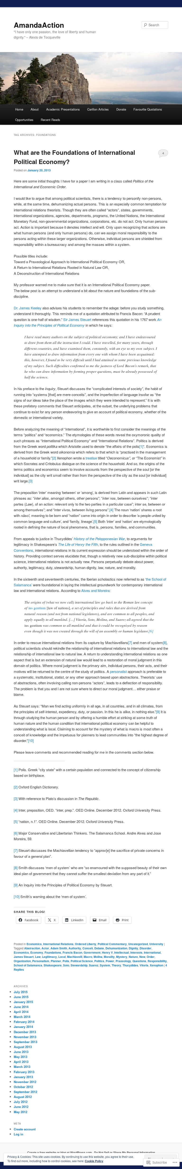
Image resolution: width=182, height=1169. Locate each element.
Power (110, 961)
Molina (98, 957)
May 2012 (20, 1112)
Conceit (87, 948)
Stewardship (79, 965)
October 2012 (23, 1087)
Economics (34, 944)
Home (19, 109)
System (105, 965)
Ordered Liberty (85, 944)
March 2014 (22, 1016)
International (152, 952)
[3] (30, 480)
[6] (151, 631)
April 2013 (21, 1061)
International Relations (58, 944)
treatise (91, 457)
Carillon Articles (98, 109)
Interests (136, 952)
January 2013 (23, 1077)
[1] (141, 446)
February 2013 (24, 1072)
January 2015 (23, 1002)
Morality (109, 957)
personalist (118, 671)
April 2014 (21, 1011)
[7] (130, 642)
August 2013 (23, 1047)
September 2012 (25, 1091)
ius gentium (37, 607)
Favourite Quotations (147, 109)
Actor (45, 948)
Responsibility (157, 961)
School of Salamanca (28, 965)
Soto (66, 965)
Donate (121, 109)
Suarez (93, 965)
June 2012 (21, 1106)
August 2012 (23, 1096)
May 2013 (20, 1056)
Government (92, 952)
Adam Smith (58, 948)
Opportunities (24, 119)
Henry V (107, 952)
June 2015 (21, 997)
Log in (18, 1134)
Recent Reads (50, 119)
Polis (66, 961)
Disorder (145, 948)
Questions (139, 961)
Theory (116, 965)
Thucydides (130, 965)
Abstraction (32, 948)
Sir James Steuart (77, 319)
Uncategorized (138, 944)
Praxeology (123, 961)
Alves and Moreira (95, 590)
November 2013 (25, 1037)
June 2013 (21, 1051)
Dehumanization (116, 948)
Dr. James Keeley (27, 307)
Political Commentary (112, 944)
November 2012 (25, 1082)
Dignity (133, 948)
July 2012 (20, 1101)
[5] (95, 521)
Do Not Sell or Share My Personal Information (124, 1152)
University (156, 944)
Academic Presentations (63, 109)
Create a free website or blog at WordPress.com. (60, 1152)
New (142, 957)
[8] (165, 642)
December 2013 (25, 1032)
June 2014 (21, 1007)
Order (151, 957)
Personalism (40, 961)
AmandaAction (39, 25)
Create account (25, 1129)
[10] (31, 740)
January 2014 (23, 1026)
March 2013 (22, 1066)
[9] (158, 711)
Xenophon (156, 965)
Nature (133, 957)
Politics (99, 961)
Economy (36, 952)
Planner (56, 961)
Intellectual (121, 952)
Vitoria (144, 965)
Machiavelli (74, 957)
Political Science (82, 961)
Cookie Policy (94, 1161)
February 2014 (24, 1021)
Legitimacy (49, 957)
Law (38, 957)
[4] (111, 509)
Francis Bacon (72, 952)
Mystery (121, 957)
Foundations (53, 952)
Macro (88, 957)
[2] (54, 457)
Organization (22, 961)
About (35, 109)
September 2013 (25, 1042)
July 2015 (20, 992)
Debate (99, 948)
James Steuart (24, 957)
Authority (74, 948)
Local (62, 957)
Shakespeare (53, 965)
